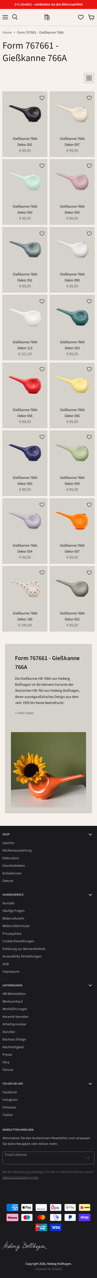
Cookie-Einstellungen (18, 941)
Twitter (7, 1114)
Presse (7, 1054)
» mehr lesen (24, 713)
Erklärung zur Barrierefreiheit (23, 948)
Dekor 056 (72, 416)
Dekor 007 (72, 144)
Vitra (5, 1062)
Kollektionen (12, 873)
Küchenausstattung (17, 850)
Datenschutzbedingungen (20, 1177)
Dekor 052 (72, 619)
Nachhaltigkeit (13, 1047)
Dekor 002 (24, 483)
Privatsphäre (11, 933)
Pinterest (9, 1107)
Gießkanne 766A (25, 138)
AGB (5, 964)
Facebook (9, 1092)
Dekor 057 (72, 551)
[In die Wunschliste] (42, 98)
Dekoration (10, 858)
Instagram (10, 1099)
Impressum (10, 971)
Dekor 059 (72, 483)
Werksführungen (14, 1009)
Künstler (8, 1031)
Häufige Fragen (13, 910)
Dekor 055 (72, 212)
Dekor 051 (24, 280)
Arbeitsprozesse (14, 1024)
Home (7, 32)
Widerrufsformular (16, 926)
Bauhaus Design (14, 1039)
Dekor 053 (72, 348)
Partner (7, 1069)
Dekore (7, 880)
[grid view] (89, 78)
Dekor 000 (72, 280)
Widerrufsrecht (13, 918)
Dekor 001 (24, 144)
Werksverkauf (12, 1001)
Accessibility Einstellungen (22, 956)
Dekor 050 (24, 212)
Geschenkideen (13, 865)
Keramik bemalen (15, 1016)
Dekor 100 (24, 619)
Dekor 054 (24, 551)
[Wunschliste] (80, 17)
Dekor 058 (24, 416)
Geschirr (8, 843)
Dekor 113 (24, 348)
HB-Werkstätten (14, 993)
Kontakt (8, 903)
